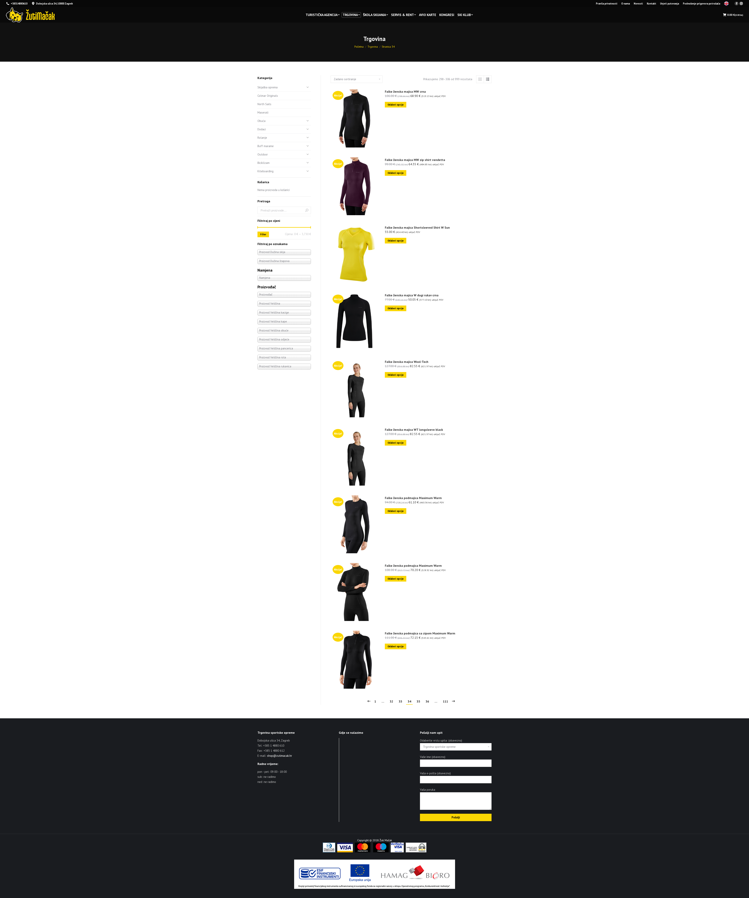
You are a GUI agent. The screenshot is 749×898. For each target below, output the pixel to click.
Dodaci (261, 129)
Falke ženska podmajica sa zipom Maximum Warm (420, 633)
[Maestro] (381, 851)
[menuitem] (606, 3)
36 (427, 701)
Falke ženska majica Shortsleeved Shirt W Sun (417, 227)
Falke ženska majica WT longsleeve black (414, 430)
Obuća (261, 121)
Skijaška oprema (267, 87)
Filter (263, 234)
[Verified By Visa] (397, 851)
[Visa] (345, 851)
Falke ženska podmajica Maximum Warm (413, 498)
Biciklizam (263, 163)
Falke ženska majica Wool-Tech (406, 362)
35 (418, 701)
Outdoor (262, 154)
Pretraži (307, 210)
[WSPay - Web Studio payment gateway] (416, 851)
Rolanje (262, 137)
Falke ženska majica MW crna (405, 91)
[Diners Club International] (329, 851)
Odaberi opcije (396, 104)
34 (409, 701)
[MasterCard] (362, 851)
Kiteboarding (265, 171)
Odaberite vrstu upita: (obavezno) (441, 740)
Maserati (262, 112)
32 (391, 701)
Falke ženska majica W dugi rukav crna (411, 295)
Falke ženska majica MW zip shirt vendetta (415, 160)
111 (445, 701)
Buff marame (265, 146)
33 (400, 701)
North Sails (264, 104)
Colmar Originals (267, 96)
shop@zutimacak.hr (279, 756)
